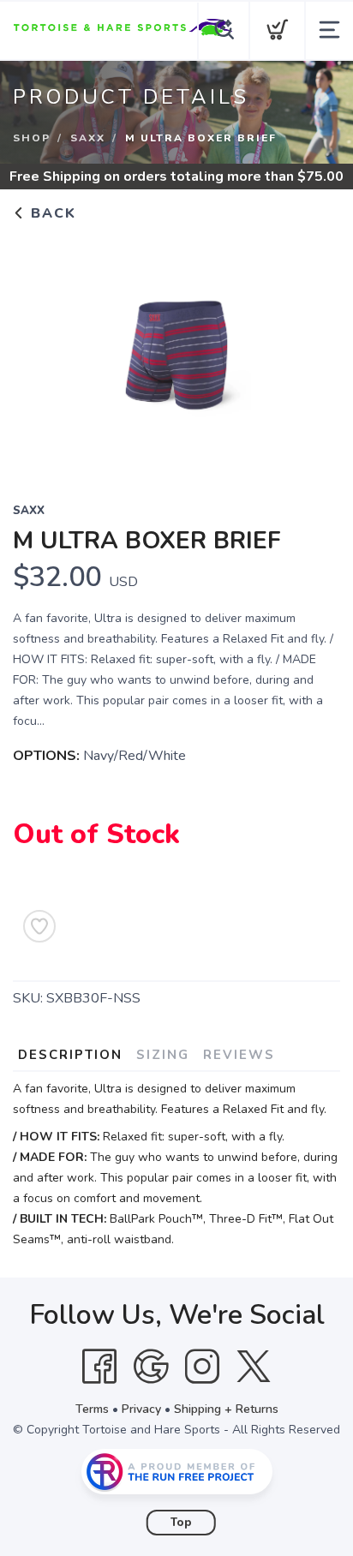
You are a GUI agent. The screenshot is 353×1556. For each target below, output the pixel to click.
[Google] (150, 1366)
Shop (32, 138)
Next (313, 350)
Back (51, 213)
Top (181, 1522)
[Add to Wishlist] (39, 926)
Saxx (87, 138)
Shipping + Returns (226, 1409)
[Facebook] (99, 1366)
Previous (39, 350)
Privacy (141, 1409)
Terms (92, 1409)
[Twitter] (253, 1366)
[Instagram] (202, 1366)
